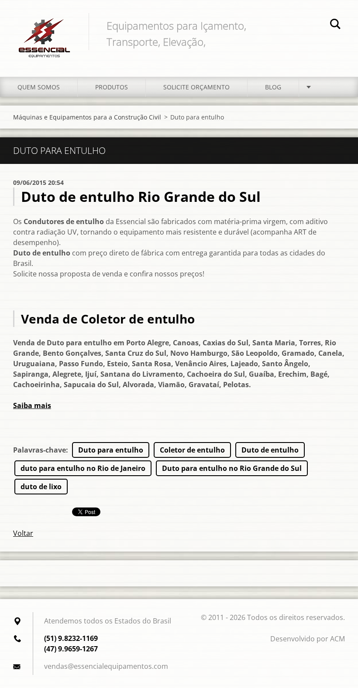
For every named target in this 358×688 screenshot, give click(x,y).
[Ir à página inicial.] (44, 29)
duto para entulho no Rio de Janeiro (83, 468)
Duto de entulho (270, 450)
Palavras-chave (39, 450)
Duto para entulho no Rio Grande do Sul (232, 468)
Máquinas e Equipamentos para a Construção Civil (87, 117)
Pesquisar (335, 25)
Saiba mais (32, 405)
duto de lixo (41, 486)
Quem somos (38, 87)
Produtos (111, 87)
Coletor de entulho (192, 450)
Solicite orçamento (196, 87)
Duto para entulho (110, 450)
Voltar (23, 533)
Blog (273, 87)
